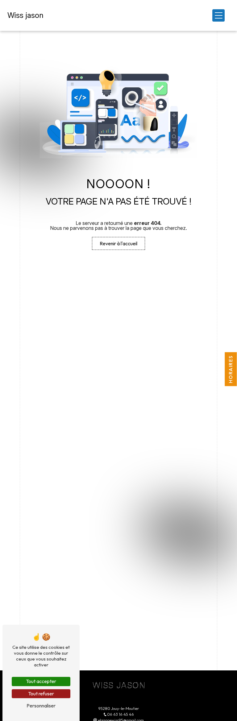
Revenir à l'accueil (118, 243)
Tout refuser (41, 693)
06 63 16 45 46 (120, 714)
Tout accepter (41, 681)
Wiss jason (25, 15)
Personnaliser (41, 705)
